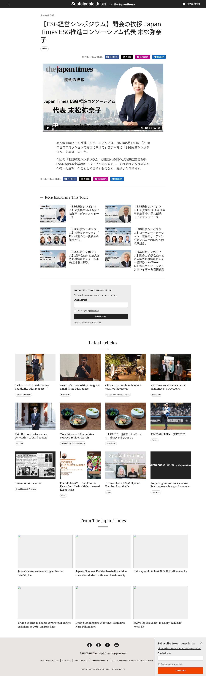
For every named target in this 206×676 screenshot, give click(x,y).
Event (108, 492)
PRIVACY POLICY (81, 661)
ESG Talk (19, 443)
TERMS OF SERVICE (100, 661)
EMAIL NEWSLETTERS (50, 661)
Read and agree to (88, 311)
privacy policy (94, 311)
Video (44, 49)
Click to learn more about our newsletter (95, 295)
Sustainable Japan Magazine (73, 443)
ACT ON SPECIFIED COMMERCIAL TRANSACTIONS (132, 661)
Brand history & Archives (26, 489)
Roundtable (156, 394)
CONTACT (66, 661)
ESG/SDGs (65, 394)
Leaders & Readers (23, 394)
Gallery (154, 440)
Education (156, 492)
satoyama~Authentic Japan (118, 394)
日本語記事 (111, 443)
